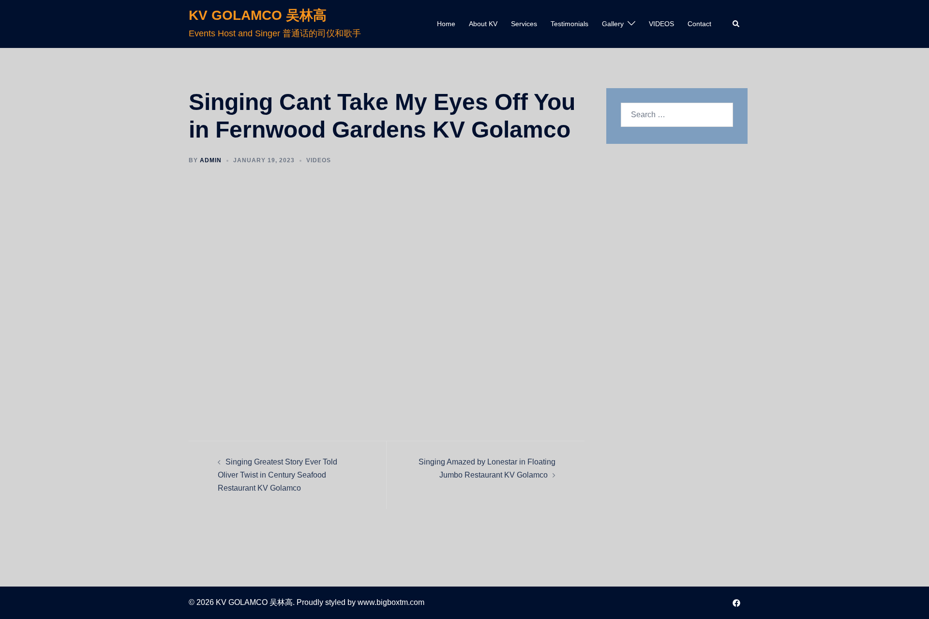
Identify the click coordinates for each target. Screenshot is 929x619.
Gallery (613, 24)
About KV (483, 24)
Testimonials (569, 24)
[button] (736, 24)
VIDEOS (661, 24)
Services (524, 24)
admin (211, 160)
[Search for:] (677, 115)
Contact (699, 24)
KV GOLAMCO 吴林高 (258, 15)
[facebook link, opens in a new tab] (736, 602)
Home (446, 24)
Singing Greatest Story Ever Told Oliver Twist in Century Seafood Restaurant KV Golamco (277, 475)
